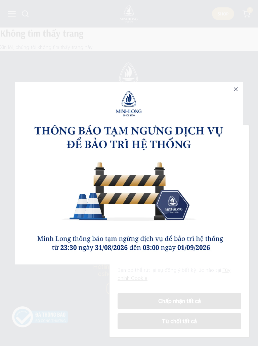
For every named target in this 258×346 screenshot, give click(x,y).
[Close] (235, 89)
